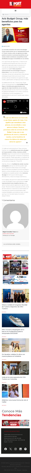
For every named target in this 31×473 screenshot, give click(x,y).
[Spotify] (25, 448)
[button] (15, 10)
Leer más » (4, 312)
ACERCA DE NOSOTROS (11, 431)
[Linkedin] (20, 448)
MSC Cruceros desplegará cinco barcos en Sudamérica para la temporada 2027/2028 (13, 331)
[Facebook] (5, 448)
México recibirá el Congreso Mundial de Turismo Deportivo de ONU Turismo (14, 306)
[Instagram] (15, 448)
